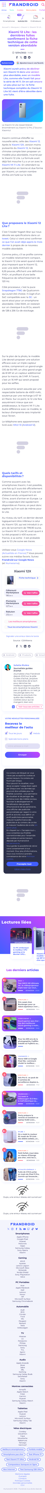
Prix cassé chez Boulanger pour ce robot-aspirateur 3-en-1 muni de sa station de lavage (28, 1004)
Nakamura (22, 1440)
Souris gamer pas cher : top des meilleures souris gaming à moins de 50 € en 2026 (29, 1023)
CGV (22, 1485)
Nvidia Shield (22, 1272)
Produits (26, 655)
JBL (22, 1370)
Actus (4, 10)
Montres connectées (22, 1386)
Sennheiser (22, 1376)
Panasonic (22, 1341)
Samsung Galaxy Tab (22, 1421)
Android (10, 655)
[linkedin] (13, 706)
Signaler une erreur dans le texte (22, 636)
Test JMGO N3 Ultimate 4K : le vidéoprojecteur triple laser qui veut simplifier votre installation (28, 985)
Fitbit (22, 1394)
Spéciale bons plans (18, 739)
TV (22, 1333)
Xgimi (22, 1352)
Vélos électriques (23, 1428)
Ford (22, 1316)
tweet (5, 238)
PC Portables (22, 1282)
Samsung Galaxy (22, 1248)
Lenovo (22, 1292)
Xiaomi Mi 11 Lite (11, 165)
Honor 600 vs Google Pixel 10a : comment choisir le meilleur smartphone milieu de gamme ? (28, 1061)
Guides (20, 10)
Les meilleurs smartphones (22, 621)
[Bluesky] (36, 1228)
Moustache (22, 1438)
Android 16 (34, 1459)
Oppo (22, 1246)
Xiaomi (24, 27)
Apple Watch (22, 1392)
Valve (22, 1277)
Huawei (22, 1241)
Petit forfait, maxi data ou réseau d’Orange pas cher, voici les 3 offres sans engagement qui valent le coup (28, 1155)
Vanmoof (22, 1445)
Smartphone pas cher (13, 1454)
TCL (22, 1350)
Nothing (22, 1372)
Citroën (22, 1314)
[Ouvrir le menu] (4, 4)
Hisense (22, 1336)
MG (22, 1319)
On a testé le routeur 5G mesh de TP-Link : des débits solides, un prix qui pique (28, 1136)
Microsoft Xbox (22, 1268)
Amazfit (22, 1389)
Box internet (9, 1469)
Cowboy (22, 1431)
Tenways (22, 1443)
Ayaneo (22, 1263)
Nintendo (22, 1270)
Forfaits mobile (35, 1449)
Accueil (5, 27)
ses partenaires (13, 843)
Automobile (22, 1306)
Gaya (22, 1436)
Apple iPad (22, 1412)
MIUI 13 (17, 425)
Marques (15, 27)
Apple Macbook (22, 1288)
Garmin (22, 1396)
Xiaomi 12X (18, 144)
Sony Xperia (22, 1250)
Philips (23, 1343)
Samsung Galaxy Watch (22, 1401)
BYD (22, 1312)
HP (22, 1297)
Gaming (22, 1258)
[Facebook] (16, 1228)
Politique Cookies (22, 1481)
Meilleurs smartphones (13, 1449)
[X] (8, 1228)
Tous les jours (15, 733)
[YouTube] (24, 1228)
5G (30, 297)
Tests (12, 10)
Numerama (12, 563)
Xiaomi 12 (34, 141)
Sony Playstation (22, 1275)
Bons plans (31, 10)
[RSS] (20, 1228)
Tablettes (23, 1408)
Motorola (22, 1243)
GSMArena (27, 640)
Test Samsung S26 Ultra (31, 1469)
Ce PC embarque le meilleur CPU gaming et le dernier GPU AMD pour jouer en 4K (21, 951)
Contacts (22, 1478)
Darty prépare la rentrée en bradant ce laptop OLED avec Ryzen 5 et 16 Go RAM (28, 1117)
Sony (22, 1348)
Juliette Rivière (21, 665)
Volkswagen (22, 1328)
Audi (22, 1310)
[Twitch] (28, 1228)
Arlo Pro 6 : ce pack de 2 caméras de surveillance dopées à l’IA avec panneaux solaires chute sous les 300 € (28, 1079)
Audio (23, 1360)
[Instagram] (12, 1228)
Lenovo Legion (22, 1266)
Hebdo (36, 733)
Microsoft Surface (22, 1299)
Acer (22, 1285)
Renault (22, 1323)
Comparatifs (23, 1056)
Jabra (22, 1367)
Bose (22, 1365)
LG (22, 1339)
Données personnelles (22, 1483)
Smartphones (23, 1233)
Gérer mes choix (22, 869)
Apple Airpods (22, 1363)
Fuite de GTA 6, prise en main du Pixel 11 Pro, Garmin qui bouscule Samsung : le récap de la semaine (28, 1174)
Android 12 (28, 425)
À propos (22, 1476)
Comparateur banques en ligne (22, 1464)
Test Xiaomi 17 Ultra (15, 1459)
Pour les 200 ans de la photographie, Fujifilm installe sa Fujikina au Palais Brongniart (28, 1041)
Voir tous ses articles (29, 707)
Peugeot (22, 1321)
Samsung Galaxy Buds (22, 1374)
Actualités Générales (26, 1169)
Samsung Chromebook (22, 1301)
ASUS (22, 1261)
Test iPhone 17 (35, 1454)
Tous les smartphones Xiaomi (23, 627)
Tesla (22, 1325)
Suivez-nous (7, 63)
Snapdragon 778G (12, 290)
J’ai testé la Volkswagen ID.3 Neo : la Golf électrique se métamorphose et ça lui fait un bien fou (28, 1098)
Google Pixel (22, 1239)
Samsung (22, 1345)
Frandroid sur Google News (18, 560)
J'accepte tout (24, 864)
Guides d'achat (23, 1018)
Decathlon (22, 1434)
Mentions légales (22, 1474)
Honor (22, 1294)
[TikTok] (32, 1228)
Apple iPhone (22, 1237)
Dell (22, 1290)
